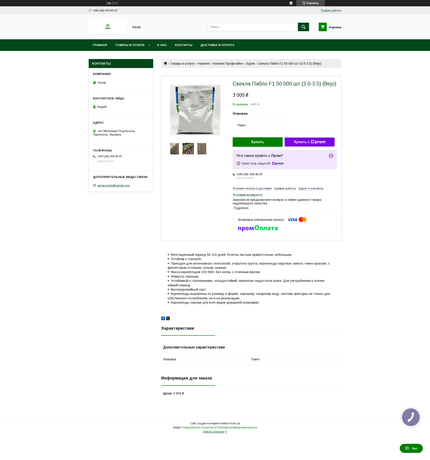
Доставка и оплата (217, 45)
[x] (168, 319)
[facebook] (163, 319)
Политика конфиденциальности (237, 427)
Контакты (183, 45)
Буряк (250, 63)
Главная (100, 45)
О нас (162, 45)
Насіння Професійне (228, 63)
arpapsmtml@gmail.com (113, 185)
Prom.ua (234, 423)
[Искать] (303, 27)
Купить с (302, 142)
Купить (257, 142)
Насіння (203, 63)
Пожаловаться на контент (198, 427)
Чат (414, 448)
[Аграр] (108, 33)
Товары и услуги (129, 45)
